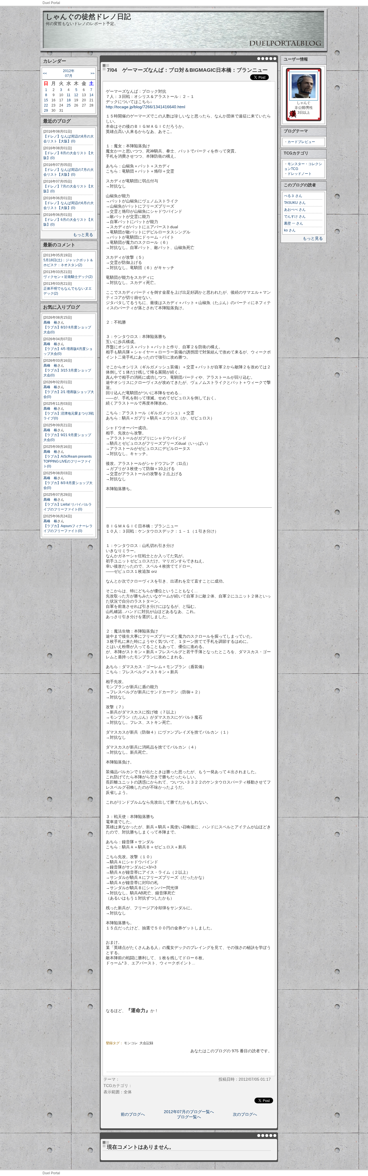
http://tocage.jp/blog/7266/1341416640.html (145, 107)
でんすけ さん (295, 216)
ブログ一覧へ (189, 1117)
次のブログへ (245, 1114)
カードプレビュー (301, 142)
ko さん (290, 230)
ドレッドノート (300, 174)
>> (93, 73)
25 (69, 105)
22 (46, 105)
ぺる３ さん (293, 196)
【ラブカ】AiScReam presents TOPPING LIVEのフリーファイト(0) (67, 461)
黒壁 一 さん (293, 223)
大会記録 (146, 1043)
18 (69, 100)
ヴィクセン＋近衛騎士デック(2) (68, 277)
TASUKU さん (295, 203)
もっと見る (83, 234)
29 (46, 111)
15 (46, 100)
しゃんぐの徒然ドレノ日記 (88, 16)
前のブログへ (133, 1114)
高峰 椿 (50, 322)
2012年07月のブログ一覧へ (189, 1111)
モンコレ (131, 1043)
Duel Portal (51, 3)
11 (68, 95)
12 (76, 95)
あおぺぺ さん (295, 210)
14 (91, 95)
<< (45, 73)
